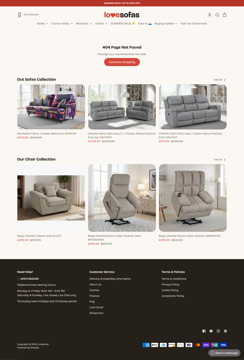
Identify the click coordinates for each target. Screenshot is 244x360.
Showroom (96, 313)
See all (218, 79)
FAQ (92, 301)
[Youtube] (211, 331)
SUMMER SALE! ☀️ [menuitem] (123, 23)
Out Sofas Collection (36, 79)
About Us (95, 284)
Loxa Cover (96, 307)
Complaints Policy (173, 296)
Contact (94, 290)
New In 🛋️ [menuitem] (145, 23)
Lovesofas (43, 344)
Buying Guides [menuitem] (164, 23)
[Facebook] (204, 331)
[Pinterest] (225, 331)
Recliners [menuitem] (82, 23)
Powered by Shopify (28, 347)
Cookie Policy (170, 290)
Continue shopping (122, 62)
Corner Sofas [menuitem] (60, 23)
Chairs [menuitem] (99, 23)
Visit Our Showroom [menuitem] (193, 23)
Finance (94, 296)
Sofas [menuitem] (41, 23)
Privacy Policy (170, 284)
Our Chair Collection (36, 159)
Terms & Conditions (174, 278)
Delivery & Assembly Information (110, 278)
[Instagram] (218, 331)
